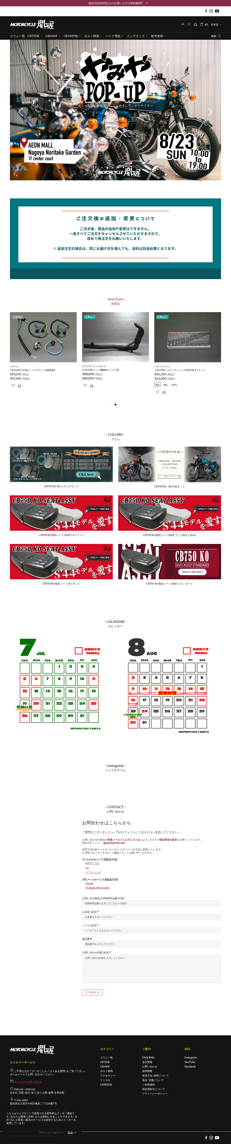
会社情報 (147, 1062)
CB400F (105, 1066)
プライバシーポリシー (154, 1093)
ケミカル (105, 1080)
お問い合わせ (149, 1066)
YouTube (189, 1062)
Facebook (190, 1066)
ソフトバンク (93, 872)
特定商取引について (153, 1089)
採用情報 (147, 1071)
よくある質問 (57, 1071)
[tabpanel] (115, 110)
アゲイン (14, 366)
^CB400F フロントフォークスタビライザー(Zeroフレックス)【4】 (187, 372)
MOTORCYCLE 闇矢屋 (32, 24)
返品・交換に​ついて (153, 1080)
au (87, 867)
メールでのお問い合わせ (28, 1082)
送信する (95, 992)
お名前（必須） (89, 911)
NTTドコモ (92, 863)
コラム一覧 (106, 1057)
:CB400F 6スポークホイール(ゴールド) (31, 370)
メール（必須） (89, 925)
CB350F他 (106, 1084)
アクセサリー (107, 1075)
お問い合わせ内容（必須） (96, 952)
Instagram (190, 1057)
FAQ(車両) (148, 1057)
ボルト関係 (106, 1071)
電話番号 (87, 939)
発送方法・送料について (155, 1075)
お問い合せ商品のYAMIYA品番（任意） (103, 898)
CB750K (105, 1062)
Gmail (89, 883)
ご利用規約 (148, 1084)
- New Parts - (115, 301)
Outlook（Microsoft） (98, 887)
